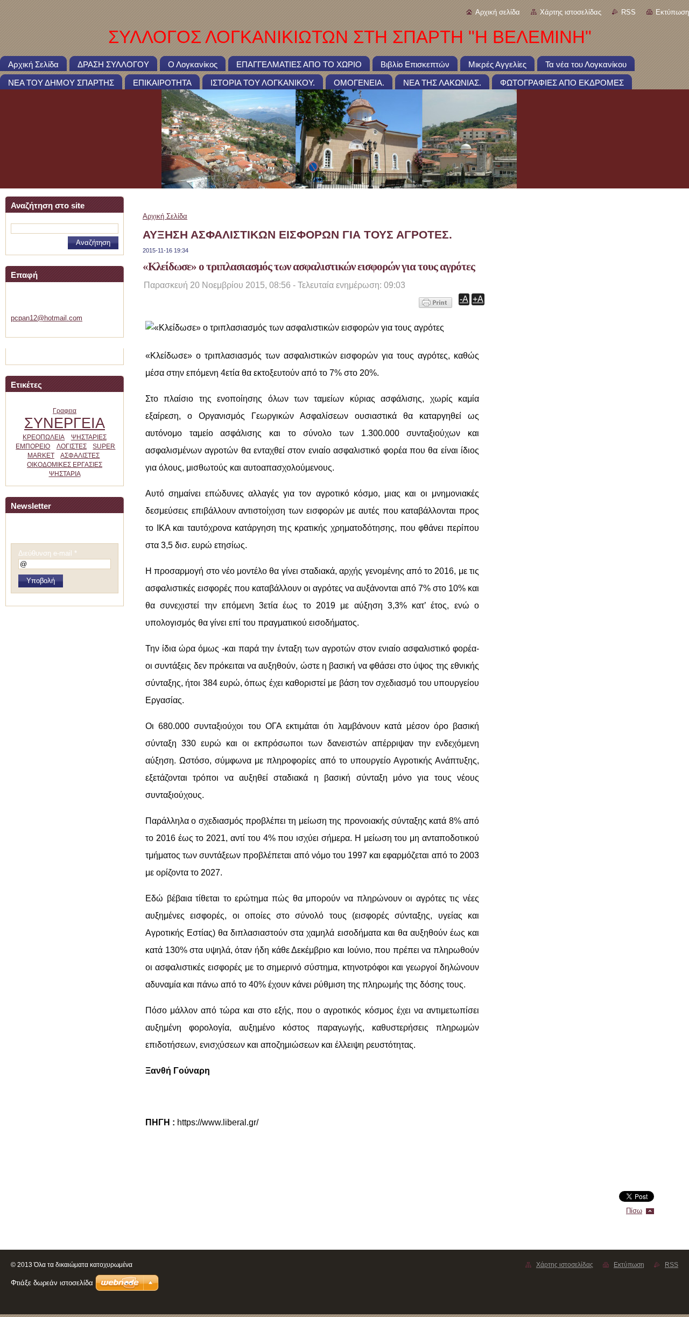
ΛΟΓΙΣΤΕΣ (72, 446)
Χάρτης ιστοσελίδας (570, 12)
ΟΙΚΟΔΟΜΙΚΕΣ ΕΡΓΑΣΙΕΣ (64, 464)
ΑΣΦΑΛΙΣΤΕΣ (80, 455)
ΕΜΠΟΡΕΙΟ (33, 446)
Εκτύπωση (672, 12)
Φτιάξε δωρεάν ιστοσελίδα (52, 1283)
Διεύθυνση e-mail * (47, 553)
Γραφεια (64, 411)
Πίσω (634, 1211)
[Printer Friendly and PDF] (435, 307)
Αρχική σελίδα (497, 12)
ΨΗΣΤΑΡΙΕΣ (89, 437)
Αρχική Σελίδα (165, 216)
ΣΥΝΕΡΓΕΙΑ (64, 423)
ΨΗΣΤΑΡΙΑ (65, 474)
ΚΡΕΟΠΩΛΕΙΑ (44, 437)
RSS (628, 12)
